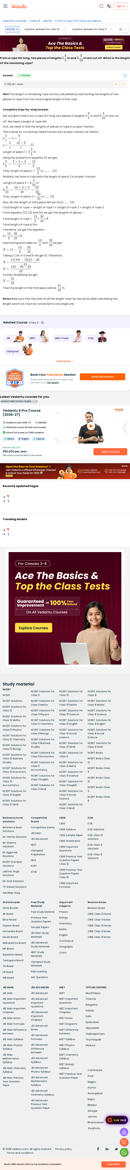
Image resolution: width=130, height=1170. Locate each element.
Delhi (89, 1016)
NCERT (6, 695)
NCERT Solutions (12, 701)
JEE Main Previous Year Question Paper (13, 1081)
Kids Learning (39, 971)
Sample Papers (40, 927)
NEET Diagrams (68, 1024)
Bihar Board (9, 919)
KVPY (34, 866)
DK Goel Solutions (13, 881)
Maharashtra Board (14, 943)
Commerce (66, 941)
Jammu (92, 1116)
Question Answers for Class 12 (41, 29)
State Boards (10, 908)
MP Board (8, 948)
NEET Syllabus (67, 1039)
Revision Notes (96, 908)
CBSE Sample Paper (71, 835)
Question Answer (15, 21)
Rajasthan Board (12, 954)
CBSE (62, 823)
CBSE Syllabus (67, 829)
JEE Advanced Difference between (39, 1048)
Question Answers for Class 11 (89, 29)
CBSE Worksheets (69, 841)
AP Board (8, 914)
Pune (91, 1076)
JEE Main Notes (11, 1018)
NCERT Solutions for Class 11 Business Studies (43, 743)
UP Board (8, 972)
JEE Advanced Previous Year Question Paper (40, 1104)
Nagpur (92, 1082)
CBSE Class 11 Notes (99, 919)
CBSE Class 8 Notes (99, 937)
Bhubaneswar (96, 1122)
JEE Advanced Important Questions (39, 1002)
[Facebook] (98, 1149)
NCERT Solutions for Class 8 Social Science (99, 733)
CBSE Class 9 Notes (99, 931)
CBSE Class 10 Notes (99, 925)
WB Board (8, 977)
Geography (66, 946)
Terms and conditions (20, 1153)
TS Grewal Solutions (14, 887)
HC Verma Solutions (15, 837)
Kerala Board (10, 937)
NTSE (34, 872)
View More (63, 361)
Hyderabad (92, 1022)
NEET (34, 845)
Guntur (92, 1087)
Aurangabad (95, 1093)
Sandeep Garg (11, 892)
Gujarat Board (11, 925)
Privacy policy (63, 1149)
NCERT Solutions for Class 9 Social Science (71, 794)
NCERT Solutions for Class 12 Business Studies (14, 758)
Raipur (91, 1099)
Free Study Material (42, 912)
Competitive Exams (43, 827)
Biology (63, 917)
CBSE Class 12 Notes (99, 914)
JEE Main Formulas (14, 1024)
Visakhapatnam (95, 1034)
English (63, 935)
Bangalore (92, 1004)
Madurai (90, 1045)
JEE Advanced (39, 839)
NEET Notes (65, 1018)
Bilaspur (92, 1105)
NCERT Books (95, 752)
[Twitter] (116, 1149)
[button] (13, 338)
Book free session (103, 376)
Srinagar (93, 1111)
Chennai (91, 999)
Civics (62, 952)
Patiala (90, 1010)
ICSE (90, 823)
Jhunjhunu (94, 1128)
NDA (33, 860)
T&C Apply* (53, 382)
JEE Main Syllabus (13, 1039)
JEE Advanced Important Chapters (39, 1016)
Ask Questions (39, 977)
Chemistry (65, 923)
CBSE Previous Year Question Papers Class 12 (70, 860)
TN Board (8, 966)
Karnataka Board (13, 931)
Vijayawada (92, 1028)
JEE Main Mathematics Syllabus (11, 1058)
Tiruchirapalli (93, 1039)
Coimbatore (95, 1070)
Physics (63, 912)
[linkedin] (107, 1149)
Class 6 (35, 21)
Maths (47, 21)
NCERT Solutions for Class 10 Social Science (71, 733)
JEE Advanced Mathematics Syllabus (39, 1081)
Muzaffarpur (93, 993)
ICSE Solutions (96, 829)
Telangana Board (13, 960)
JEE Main (36, 833)
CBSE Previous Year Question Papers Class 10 (70, 873)
